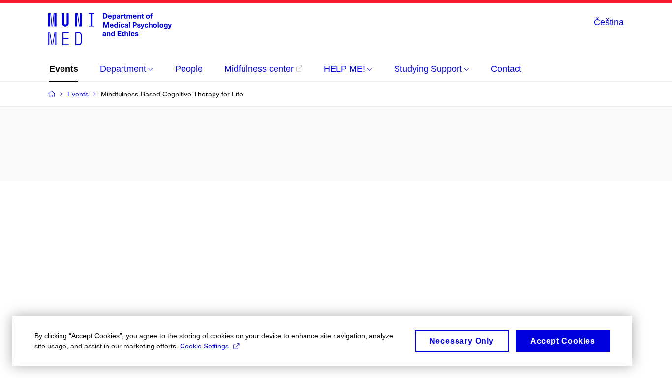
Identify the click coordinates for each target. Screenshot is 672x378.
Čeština (609, 22)
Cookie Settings (204, 346)
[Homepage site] (110, 28)
